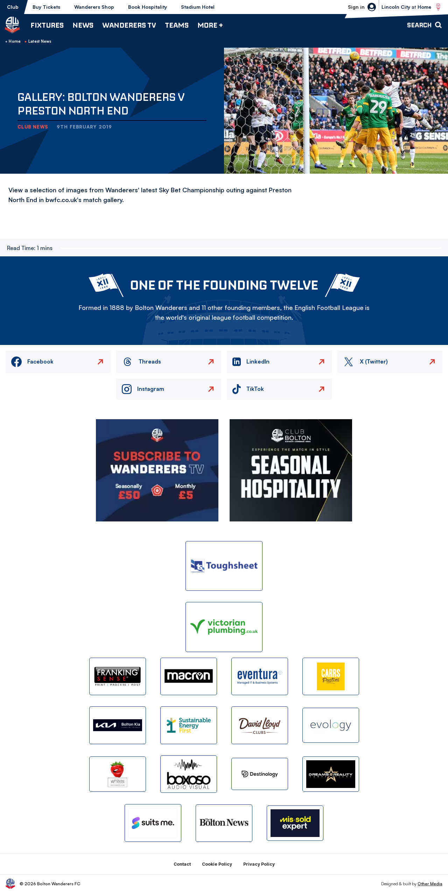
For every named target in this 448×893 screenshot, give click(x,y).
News (82, 25)
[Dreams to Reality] (330, 774)
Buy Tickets (46, 7)
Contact (182, 864)
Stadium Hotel (198, 7)
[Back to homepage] (12, 25)
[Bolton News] (224, 823)
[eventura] (259, 676)
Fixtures (47, 25)
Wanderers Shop (94, 7)
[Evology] (330, 725)
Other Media (430, 883)
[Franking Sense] (117, 676)
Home (15, 41)
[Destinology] (259, 774)
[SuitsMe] (153, 823)
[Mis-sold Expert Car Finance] (295, 823)
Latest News (39, 41)
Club (13, 7)
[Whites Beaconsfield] (117, 774)
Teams (177, 25)
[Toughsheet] (224, 566)
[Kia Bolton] (117, 725)
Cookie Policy (217, 864)
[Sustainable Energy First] (188, 725)
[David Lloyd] (259, 725)
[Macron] (188, 676)
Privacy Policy (259, 864)
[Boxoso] (188, 774)
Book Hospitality (147, 7)
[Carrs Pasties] (330, 676)
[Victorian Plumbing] (224, 627)
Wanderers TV (129, 25)
